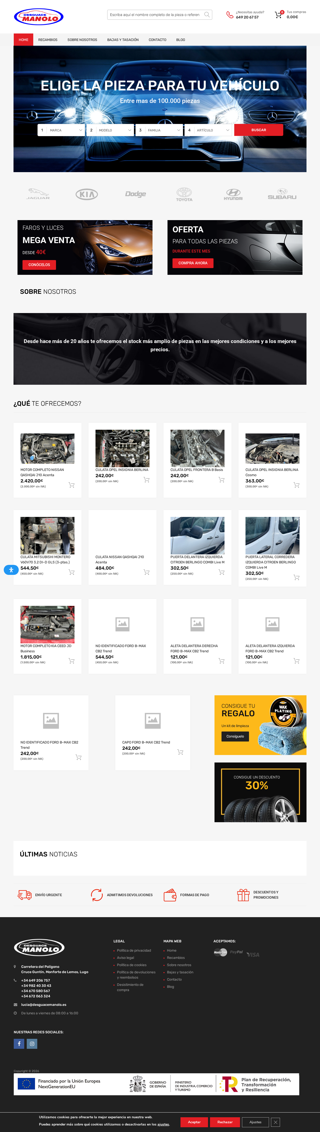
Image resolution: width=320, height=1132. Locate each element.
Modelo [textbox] (105, 130)
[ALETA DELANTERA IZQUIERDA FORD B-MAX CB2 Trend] (273, 624)
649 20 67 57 (247, 17)
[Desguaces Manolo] (35, 16)
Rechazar (225, 1122)
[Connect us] (19, 1044)
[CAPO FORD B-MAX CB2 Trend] (152, 721)
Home (23, 40)
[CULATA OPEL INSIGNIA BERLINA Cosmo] (273, 448)
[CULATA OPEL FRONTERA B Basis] (197, 448)
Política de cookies (131, 965)
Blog (180, 40)
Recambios (48, 40)
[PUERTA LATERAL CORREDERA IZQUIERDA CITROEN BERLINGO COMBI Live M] (273, 536)
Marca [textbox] (56, 130)
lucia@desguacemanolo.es (43, 1005)
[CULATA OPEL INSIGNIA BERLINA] (123, 448)
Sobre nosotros (82, 40)
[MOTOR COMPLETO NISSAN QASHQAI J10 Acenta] (47, 448)
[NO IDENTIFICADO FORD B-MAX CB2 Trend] (123, 624)
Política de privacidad (134, 950)
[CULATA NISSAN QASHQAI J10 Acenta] (123, 535)
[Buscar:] (159, 14)
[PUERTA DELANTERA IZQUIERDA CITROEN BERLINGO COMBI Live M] (197, 536)
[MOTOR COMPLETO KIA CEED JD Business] (47, 624)
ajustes (163, 1124)
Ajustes (256, 1122)
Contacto (157, 40)
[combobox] (61, 130)
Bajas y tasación (123, 40)
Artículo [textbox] (205, 130)
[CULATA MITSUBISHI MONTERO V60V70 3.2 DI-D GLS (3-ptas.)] (47, 536)
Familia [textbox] (154, 130)
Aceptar (194, 1122)
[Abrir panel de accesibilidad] (11, 570)
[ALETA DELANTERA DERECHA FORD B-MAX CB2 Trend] (197, 624)
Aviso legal (125, 958)
